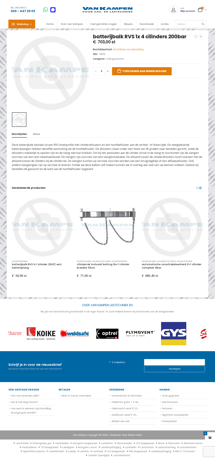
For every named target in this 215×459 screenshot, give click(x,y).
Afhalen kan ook (120, 421)
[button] (197, 188)
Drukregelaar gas (41, 443)
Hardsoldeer (62, 443)
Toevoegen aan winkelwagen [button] (68, 201)
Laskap (72, 451)
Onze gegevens (170, 395)
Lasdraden (131, 447)
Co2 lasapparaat (116, 451)
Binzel (161, 443)
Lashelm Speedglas (99, 455)
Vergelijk (68, 209)
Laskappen (68, 447)
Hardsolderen (29, 447)
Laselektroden (56, 451)
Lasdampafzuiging (111, 447)
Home (50, 24)
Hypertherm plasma (34, 451)
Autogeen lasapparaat (85, 443)
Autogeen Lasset (87, 447)
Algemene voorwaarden (175, 414)
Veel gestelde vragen (103, 24)
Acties (165, 24)
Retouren (167, 408)
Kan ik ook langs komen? (24, 402)
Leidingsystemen (115, 58)
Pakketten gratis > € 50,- (125, 402)
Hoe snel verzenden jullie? (25, 395)
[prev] (196, 36)
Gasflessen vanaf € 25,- (124, 414)
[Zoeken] (203, 24)
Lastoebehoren (187, 447)
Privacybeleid (169, 421)
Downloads (147, 24)
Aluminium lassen (193, 443)
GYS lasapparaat (145, 443)
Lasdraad (98, 451)
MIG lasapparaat (138, 451)
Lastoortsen (147, 447)
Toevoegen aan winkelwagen (144, 71)
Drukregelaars (19, 261)
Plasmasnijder (124, 443)
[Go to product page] (42, 226)
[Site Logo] (107, 10)
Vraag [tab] (36, 134)
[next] (201, 36)
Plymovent (174, 443)
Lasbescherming (167, 447)
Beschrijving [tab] (19, 134)
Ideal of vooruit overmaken (76, 395)
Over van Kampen (72, 24)
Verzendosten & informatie (127, 395)
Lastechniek (22, 443)
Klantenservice (170, 402)
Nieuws (128, 24)
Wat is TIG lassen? (185, 451)
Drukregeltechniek (36, 261)
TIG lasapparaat (49, 447)
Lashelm (84, 451)
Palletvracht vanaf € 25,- (125, 408)
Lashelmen (107, 443)
